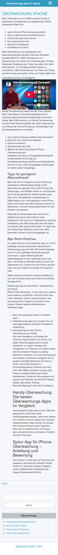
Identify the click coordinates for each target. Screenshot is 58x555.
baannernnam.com (29, 546)
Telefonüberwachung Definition (21, 521)
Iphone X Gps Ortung (16, 525)
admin (5, 483)
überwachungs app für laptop (23, 3)
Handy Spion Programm (17, 529)
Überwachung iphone (25, 13)
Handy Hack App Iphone (18, 533)
